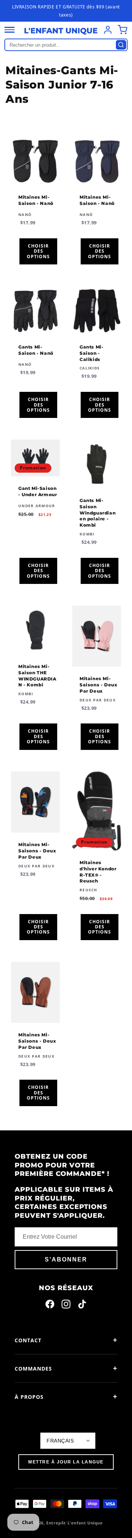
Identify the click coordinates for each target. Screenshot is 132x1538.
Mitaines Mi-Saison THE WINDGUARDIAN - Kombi (37, 675)
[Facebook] (49, 1305)
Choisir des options (38, 251)
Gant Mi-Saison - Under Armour (37, 491)
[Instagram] (66, 1305)
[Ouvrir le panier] (122, 30)
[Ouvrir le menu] (9, 30)
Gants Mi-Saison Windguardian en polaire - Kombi (97, 513)
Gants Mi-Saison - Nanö (36, 350)
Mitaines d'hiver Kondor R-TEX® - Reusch (98, 872)
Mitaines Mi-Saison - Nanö (36, 200)
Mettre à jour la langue (66, 1462)
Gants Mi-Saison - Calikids (91, 353)
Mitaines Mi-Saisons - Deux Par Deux (98, 685)
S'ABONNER (66, 1259)
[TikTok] (82, 1305)
